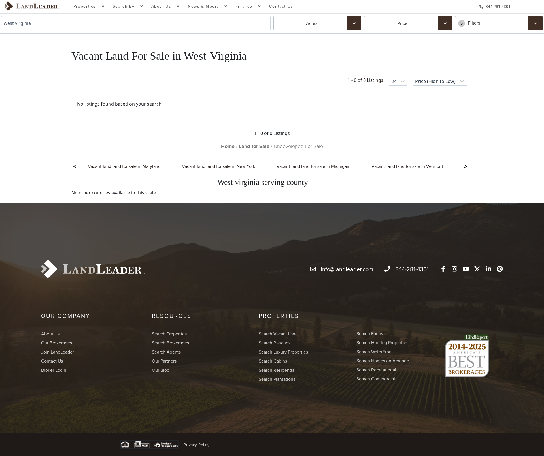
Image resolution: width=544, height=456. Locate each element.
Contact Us (281, 6)
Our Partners (164, 361)
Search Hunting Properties (382, 342)
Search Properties (169, 334)
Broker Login (53, 370)
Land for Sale (254, 146)
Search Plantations (277, 379)
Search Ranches (274, 343)
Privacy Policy (196, 445)
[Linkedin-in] (488, 269)
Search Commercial (375, 379)
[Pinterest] (500, 269)
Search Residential (277, 370)
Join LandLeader (57, 352)
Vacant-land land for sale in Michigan (313, 166)
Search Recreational (376, 370)
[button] (89, 6)
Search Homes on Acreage (382, 360)
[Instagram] (454, 269)
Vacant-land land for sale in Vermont (407, 166)
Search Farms (369, 333)
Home (228, 146)
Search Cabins (273, 361)
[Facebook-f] (443, 269)
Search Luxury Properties (283, 352)
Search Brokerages (170, 343)
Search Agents (166, 352)
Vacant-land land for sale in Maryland (124, 166)
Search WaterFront (374, 351)
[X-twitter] (477, 269)
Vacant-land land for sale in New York (218, 166)
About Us (50, 334)
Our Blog (160, 370)
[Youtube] (466, 269)
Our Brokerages (56, 343)
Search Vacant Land (278, 334)
